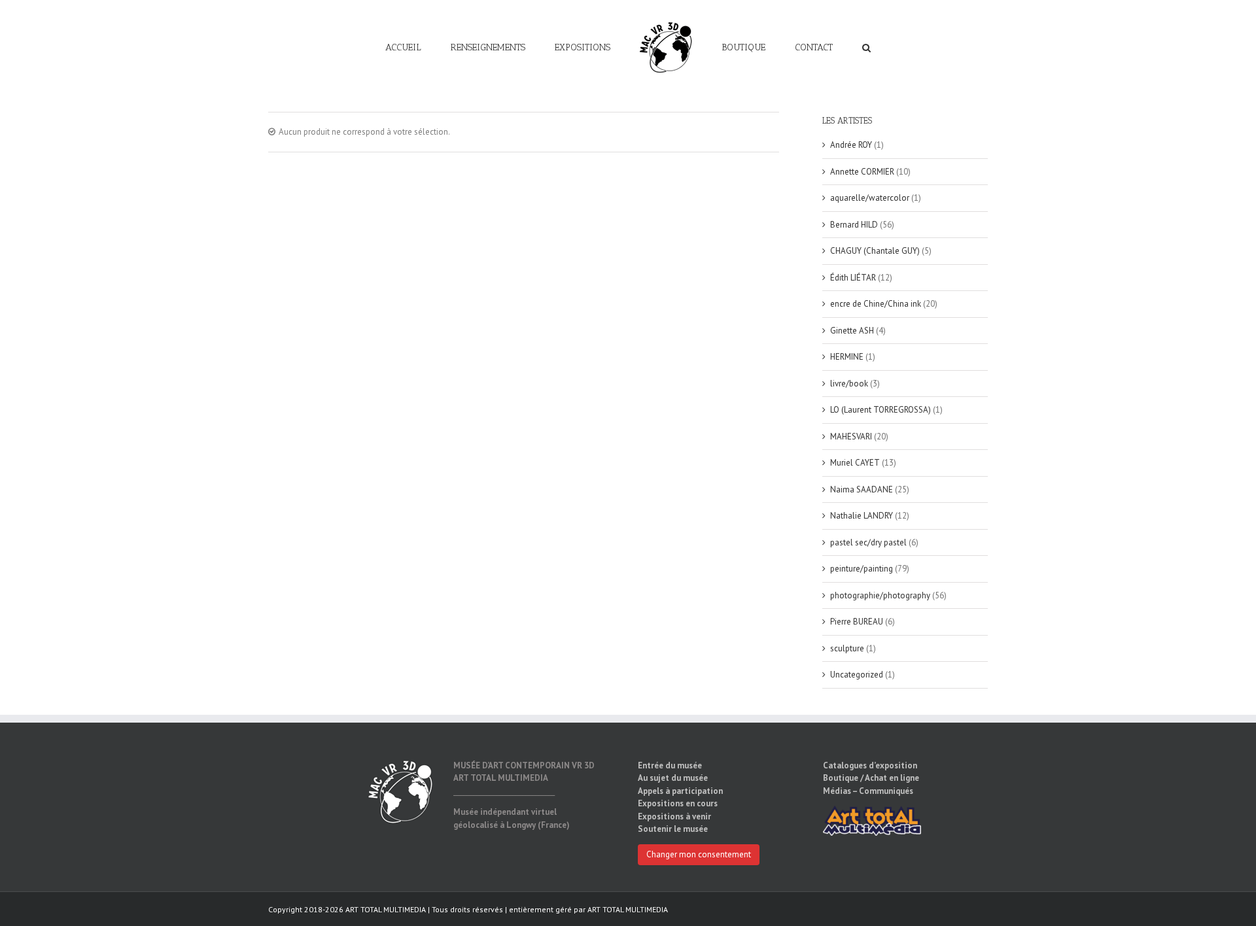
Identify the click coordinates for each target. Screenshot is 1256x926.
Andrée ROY (851, 144)
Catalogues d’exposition (870, 765)
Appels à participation (680, 791)
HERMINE (847, 356)
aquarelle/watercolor (869, 197)
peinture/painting (861, 568)
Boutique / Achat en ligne (871, 777)
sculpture (847, 648)
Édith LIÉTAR (853, 277)
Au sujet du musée (673, 777)
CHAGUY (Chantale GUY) (875, 250)
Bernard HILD (854, 224)
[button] (819, 47)
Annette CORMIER (862, 171)
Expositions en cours (678, 803)
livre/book (849, 383)
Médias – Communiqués (868, 791)
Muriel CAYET (855, 462)
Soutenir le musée (673, 828)
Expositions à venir (674, 816)
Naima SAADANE (861, 489)
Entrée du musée (670, 765)
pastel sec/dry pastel (868, 542)
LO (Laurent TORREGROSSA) (880, 409)
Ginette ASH (852, 330)
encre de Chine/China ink (875, 303)
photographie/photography (880, 595)
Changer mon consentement (698, 854)
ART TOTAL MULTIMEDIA (627, 909)
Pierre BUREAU (856, 621)
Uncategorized (856, 674)
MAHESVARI (851, 436)
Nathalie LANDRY (861, 515)
